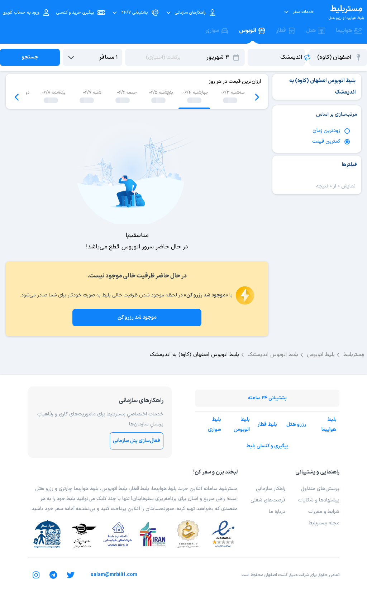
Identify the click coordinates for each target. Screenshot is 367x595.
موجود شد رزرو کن (137, 317)
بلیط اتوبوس (242, 424)
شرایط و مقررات (323, 511)
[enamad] (223, 534)
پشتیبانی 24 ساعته (267, 398)
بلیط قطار (267, 424)
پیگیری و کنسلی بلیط (267, 446)
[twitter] (70, 575)
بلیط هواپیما (329, 424)
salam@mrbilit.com (114, 575)
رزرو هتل (296, 424)
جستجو (30, 57)
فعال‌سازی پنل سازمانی (136, 440)
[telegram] (53, 575)
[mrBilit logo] (346, 13)
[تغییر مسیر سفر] (307, 57)
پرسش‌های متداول (320, 488)
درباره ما (277, 511)
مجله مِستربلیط (324, 523)
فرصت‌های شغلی (268, 500)
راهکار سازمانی (270, 488)
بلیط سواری (214, 424)
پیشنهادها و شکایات (318, 500)
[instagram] (36, 575)
